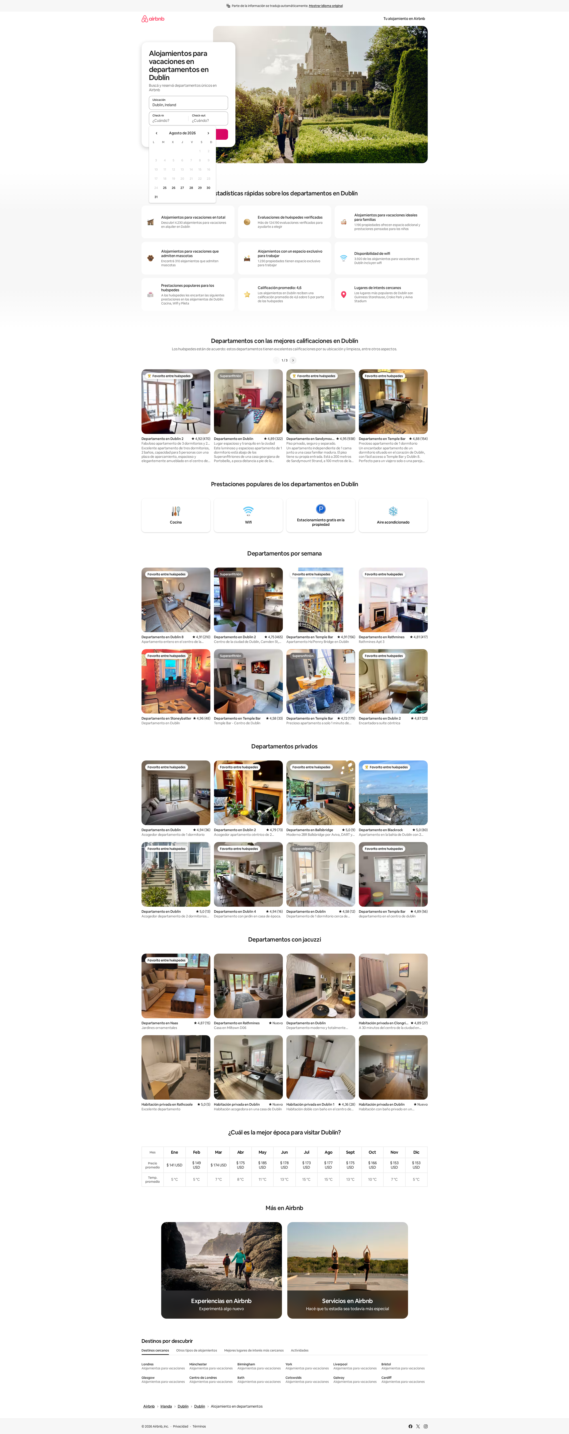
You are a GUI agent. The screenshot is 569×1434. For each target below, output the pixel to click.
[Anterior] (276, 360)
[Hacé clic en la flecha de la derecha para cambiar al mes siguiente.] (208, 133)
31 (156, 197)
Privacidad (180, 1426)
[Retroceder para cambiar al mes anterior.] (156, 133)
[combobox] (188, 105)
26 (173, 188)
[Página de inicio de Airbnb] (153, 19)
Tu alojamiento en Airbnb (404, 18)
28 (191, 188)
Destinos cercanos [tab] (155, 1350)
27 (182, 188)
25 (165, 188)
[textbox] (168, 120)
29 (200, 188)
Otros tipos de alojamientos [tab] (196, 1350)
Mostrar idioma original (326, 6)
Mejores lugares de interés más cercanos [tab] (254, 1350)
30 (208, 188)
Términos (199, 1426)
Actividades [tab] (300, 1350)
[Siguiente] (292, 360)
